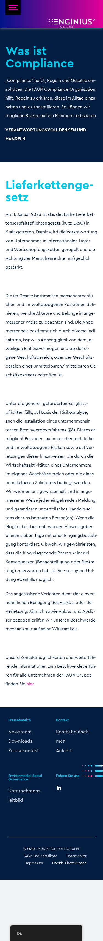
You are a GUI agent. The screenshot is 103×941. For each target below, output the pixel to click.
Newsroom (20, 731)
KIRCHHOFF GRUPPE (63, 848)
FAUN (40, 848)
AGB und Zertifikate (41, 856)
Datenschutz (76, 856)
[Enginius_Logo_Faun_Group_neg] (71, 21)
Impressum (34, 863)
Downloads (20, 741)
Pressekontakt (23, 750)
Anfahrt (64, 750)
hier (30, 683)
